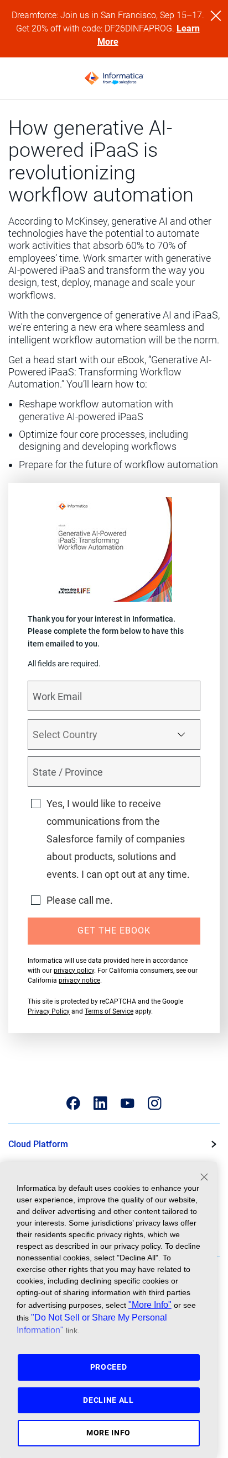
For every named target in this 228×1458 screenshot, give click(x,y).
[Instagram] (155, 1103)
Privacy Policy (49, 1011)
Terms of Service (109, 1011)
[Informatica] (114, 78)
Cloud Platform (38, 1144)
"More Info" (150, 1304)
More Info (108, 1432)
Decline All (108, 1400)
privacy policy (74, 970)
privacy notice (79, 980)
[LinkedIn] (100, 1103)
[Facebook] (73, 1103)
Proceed (108, 1366)
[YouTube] (127, 1103)
